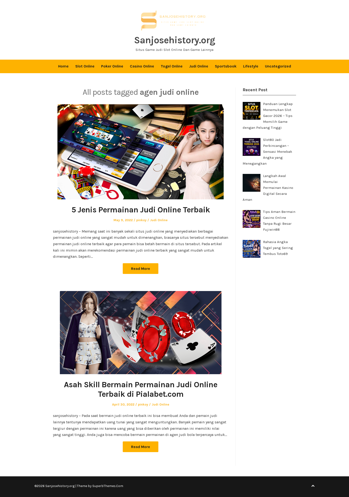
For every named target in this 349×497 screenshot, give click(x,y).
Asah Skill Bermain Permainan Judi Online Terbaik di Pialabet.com (140, 389)
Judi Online (198, 66)
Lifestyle (250, 66)
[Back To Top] (313, 485)
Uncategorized (278, 66)
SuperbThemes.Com (107, 486)
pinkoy (141, 220)
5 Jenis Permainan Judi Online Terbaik (140, 210)
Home (63, 66)
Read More (140, 268)
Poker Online (112, 66)
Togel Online (172, 66)
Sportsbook (225, 66)
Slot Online (84, 66)
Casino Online (142, 66)
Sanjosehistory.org (174, 40)
